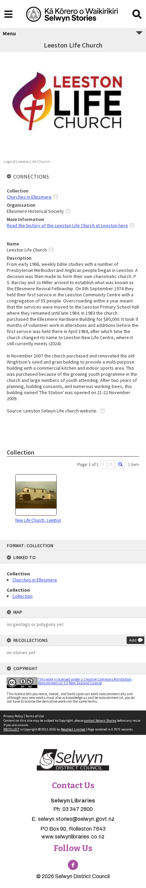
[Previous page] (103, 464)
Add (132, 640)
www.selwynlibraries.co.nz (73, 836)
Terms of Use (34, 716)
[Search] (120, 464)
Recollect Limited (73, 729)
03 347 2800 (77, 809)
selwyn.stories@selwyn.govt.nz (76, 819)
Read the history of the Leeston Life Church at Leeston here (67, 225)
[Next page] (111, 464)
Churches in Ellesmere (34, 580)
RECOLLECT (11, 729)
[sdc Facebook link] (73, 865)
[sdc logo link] (73, 760)
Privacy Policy (13, 716)
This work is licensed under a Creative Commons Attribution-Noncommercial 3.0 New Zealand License (85, 681)
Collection (22, 596)
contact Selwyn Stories (100, 720)
